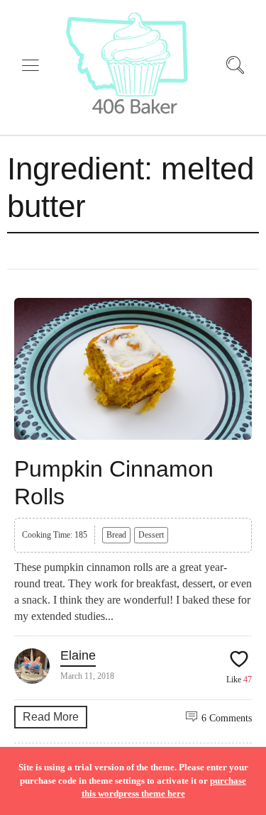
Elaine (78, 655)
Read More (51, 717)
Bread (116, 535)
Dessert (151, 535)
